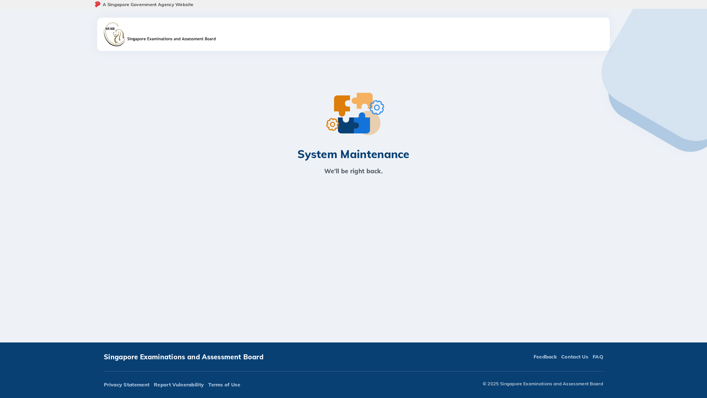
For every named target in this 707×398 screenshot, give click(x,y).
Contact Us (574, 357)
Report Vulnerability (179, 384)
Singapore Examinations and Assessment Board (183, 357)
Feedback (545, 357)
